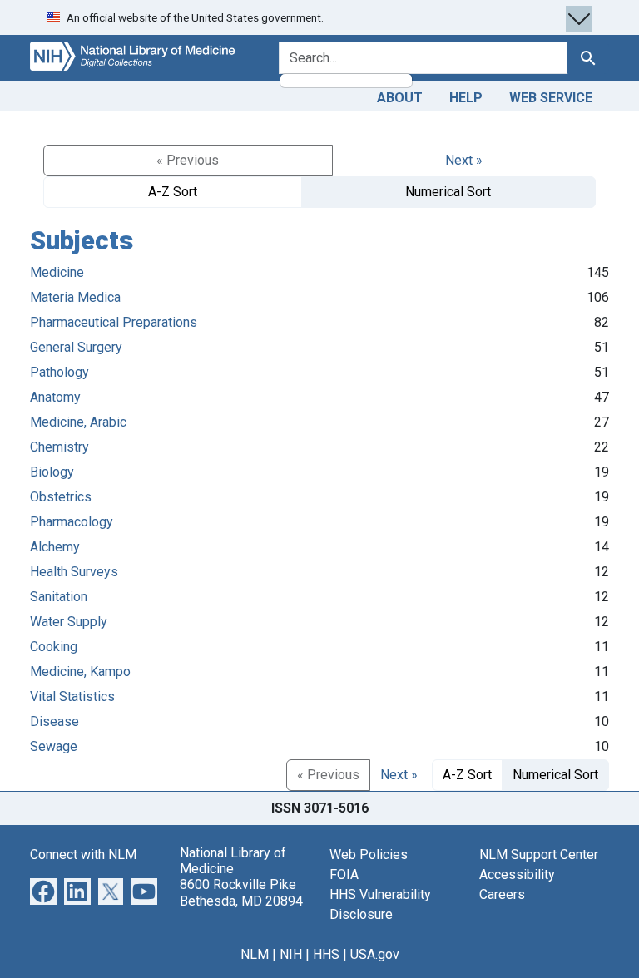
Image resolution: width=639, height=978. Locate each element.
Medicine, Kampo (80, 671)
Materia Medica (75, 297)
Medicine (57, 272)
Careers (502, 894)
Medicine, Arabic (78, 422)
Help (466, 98)
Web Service (550, 98)
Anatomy (55, 397)
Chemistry (59, 447)
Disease (54, 721)
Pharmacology (71, 522)
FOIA (344, 874)
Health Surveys (74, 572)
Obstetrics (61, 497)
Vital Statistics (72, 696)
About (400, 98)
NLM (254, 954)
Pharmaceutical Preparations (113, 322)
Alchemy (55, 547)
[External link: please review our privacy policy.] (43, 890)
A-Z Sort (172, 192)
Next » (464, 160)
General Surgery (76, 347)
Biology (52, 472)
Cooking (53, 646)
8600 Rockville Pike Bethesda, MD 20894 (241, 892)
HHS (326, 954)
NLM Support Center (538, 854)
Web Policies (368, 854)
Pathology (59, 372)
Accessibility (517, 874)
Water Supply (68, 622)
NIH (291, 954)
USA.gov (374, 954)
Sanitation (58, 597)
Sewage (53, 746)
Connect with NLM (83, 854)
